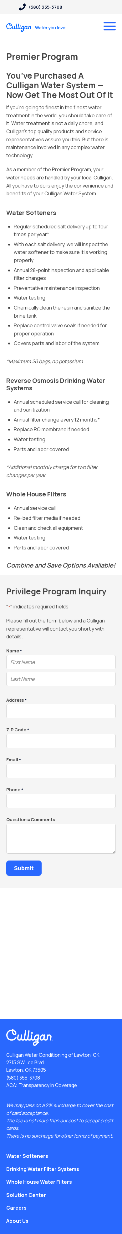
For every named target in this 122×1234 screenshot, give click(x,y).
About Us (17, 1220)
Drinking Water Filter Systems (42, 1169)
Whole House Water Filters (39, 1181)
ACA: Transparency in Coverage (41, 1085)
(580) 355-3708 (23, 1078)
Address (16, 700)
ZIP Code (17, 730)
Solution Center (26, 1195)
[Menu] (110, 26)
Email (13, 760)
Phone (14, 790)
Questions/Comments (30, 819)
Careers (16, 1207)
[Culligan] (36, 27)
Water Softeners (27, 1156)
